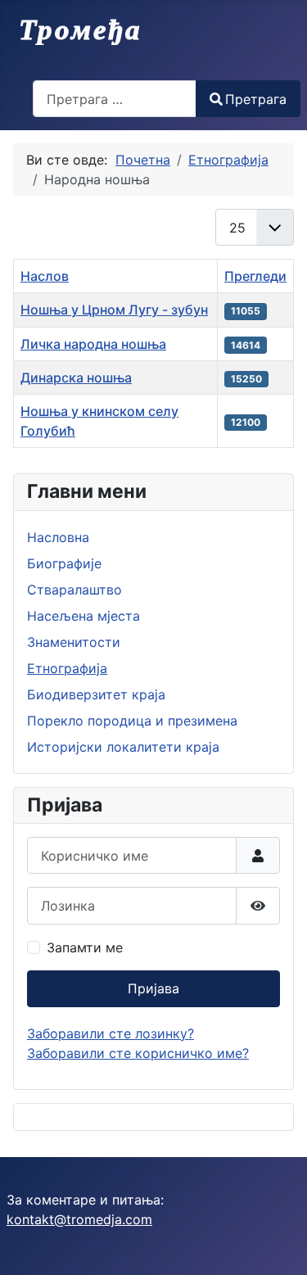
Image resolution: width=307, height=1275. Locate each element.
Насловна (58, 537)
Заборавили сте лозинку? (110, 1033)
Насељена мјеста (83, 616)
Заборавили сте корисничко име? (138, 1053)
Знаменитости (73, 642)
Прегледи (255, 276)
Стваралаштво (74, 589)
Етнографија (67, 668)
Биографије (64, 563)
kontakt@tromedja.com (79, 1219)
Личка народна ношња (93, 344)
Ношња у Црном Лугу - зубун (114, 309)
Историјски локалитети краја (123, 747)
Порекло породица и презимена (132, 720)
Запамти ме (85, 947)
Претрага (256, 99)
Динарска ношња (76, 377)
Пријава (153, 988)
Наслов (44, 276)
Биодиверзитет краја (96, 694)
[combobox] (114, 98)
